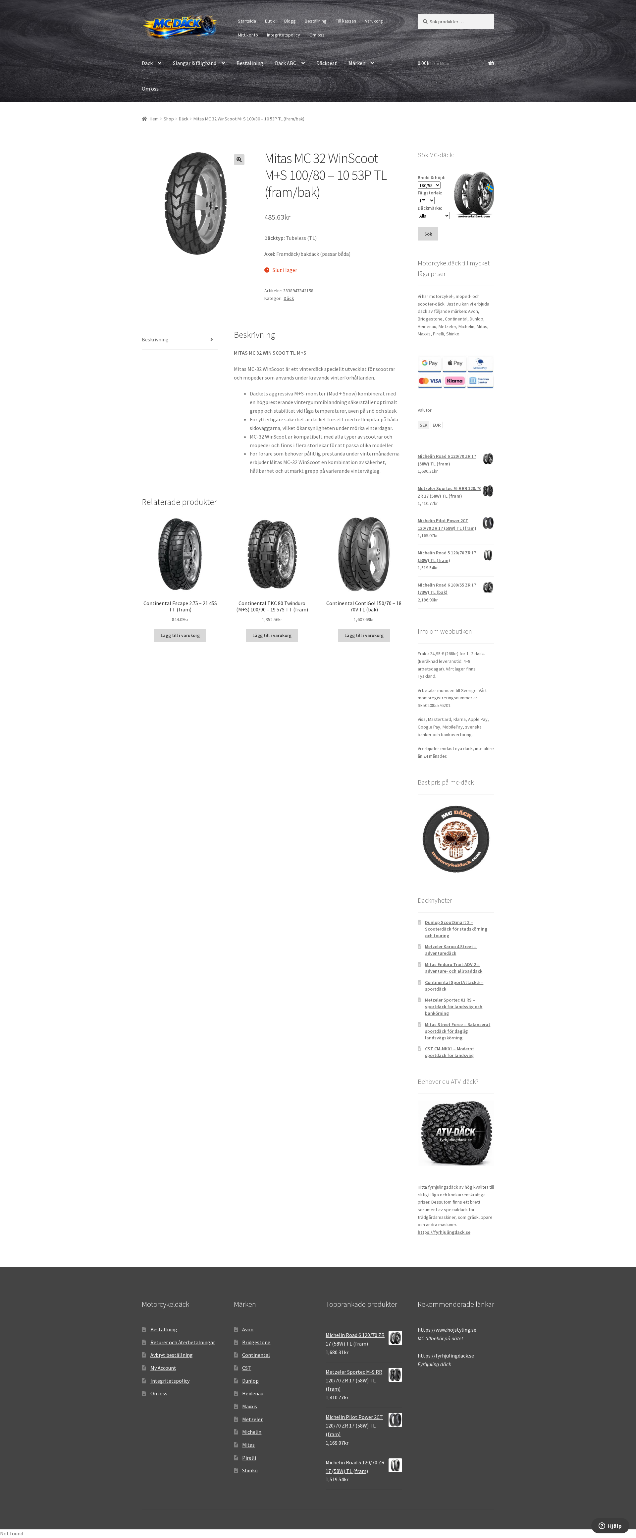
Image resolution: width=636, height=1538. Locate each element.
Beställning (316, 21)
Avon (247, 1329)
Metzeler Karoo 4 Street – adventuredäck (451, 950)
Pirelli (249, 1457)
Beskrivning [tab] (155, 339)
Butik (270, 21)
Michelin (251, 1432)
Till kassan (346, 21)
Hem (154, 119)
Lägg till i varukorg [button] (180, 635)
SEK (423, 425)
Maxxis (249, 1406)
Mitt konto (248, 35)
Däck (147, 63)
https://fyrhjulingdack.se (444, 1232)
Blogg (290, 21)
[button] (239, 159)
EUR (437, 425)
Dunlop (250, 1380)
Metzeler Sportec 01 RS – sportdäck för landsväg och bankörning (453, 1006)
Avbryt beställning (171, 1355)
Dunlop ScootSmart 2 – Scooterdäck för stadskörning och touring (456, 929)
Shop (169, 119)
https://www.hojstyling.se (447, 1329)
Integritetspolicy (283, 35)
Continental (256, 1355)
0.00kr (434, 63)
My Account (163, 1367)
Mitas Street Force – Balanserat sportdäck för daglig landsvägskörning (457, 1031)
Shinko (250, 1470)
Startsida (247, 21)
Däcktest (326, 63)
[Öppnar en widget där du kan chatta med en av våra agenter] (610, 1526)
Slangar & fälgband (194, 63)
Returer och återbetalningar (182, 1342)
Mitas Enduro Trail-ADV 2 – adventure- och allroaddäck (453, 967)
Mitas (248, 1444)
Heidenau (252, 1393)
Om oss (317, 35)
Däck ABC (285, 63)
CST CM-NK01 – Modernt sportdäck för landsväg (449, 1052)
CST (246, 1367)
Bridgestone (256, 1342)
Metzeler (252, 1419)
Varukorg (374, 21)
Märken (356, 63)
